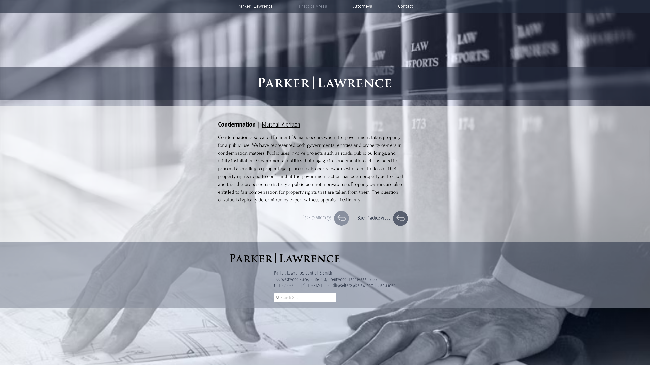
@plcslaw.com (361, 285)
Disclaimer (386, 285)
